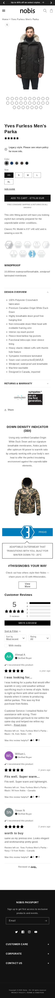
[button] (45, 11)
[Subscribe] (46, 920)
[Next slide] (51, 3)
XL (8, 182)
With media (15, 645)
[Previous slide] (4, 3)
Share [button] (11, 410)
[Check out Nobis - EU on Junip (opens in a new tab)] (33, 867)
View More (27, 585)
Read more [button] (20, 725)
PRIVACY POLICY (18, 992)
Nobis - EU (27, 990)
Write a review (27, 623)
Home (5, 19)
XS (8, 175)
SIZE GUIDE (9, 189)
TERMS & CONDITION (35, 992)
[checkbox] (15, 645)
